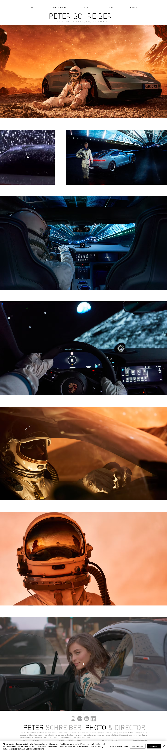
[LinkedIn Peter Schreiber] (93, 718)
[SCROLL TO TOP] (83, 714)
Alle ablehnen (137, 746)
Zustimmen (154, 746)
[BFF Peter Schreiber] (80, 718)
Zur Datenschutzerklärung (33, 748)
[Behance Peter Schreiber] (87, 718)
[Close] (163, 746)
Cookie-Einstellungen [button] (119, 746)
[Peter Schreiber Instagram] (73, 718)
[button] (31, 740)
